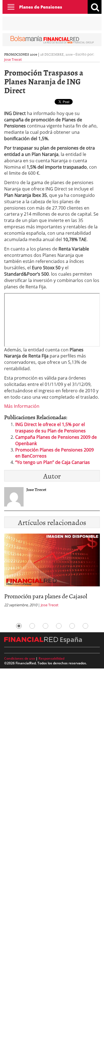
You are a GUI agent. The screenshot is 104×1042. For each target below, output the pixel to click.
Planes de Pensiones (40, 7)
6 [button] (85, 626)
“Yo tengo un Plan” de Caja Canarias (52, 462)
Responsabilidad (51, 658)
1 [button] (19, 626)
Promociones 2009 (20, 54)
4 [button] (59, 626)
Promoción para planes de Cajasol (45, 595)
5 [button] (72, 626)
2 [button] (32, 626)
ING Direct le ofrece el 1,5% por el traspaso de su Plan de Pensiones (50, 427)
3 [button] (45, 626)
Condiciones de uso (19, 658)
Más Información (21, 406)
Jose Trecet (13, 59)
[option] (52, 572)
